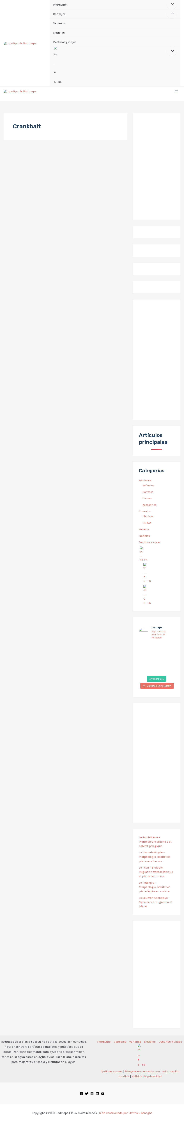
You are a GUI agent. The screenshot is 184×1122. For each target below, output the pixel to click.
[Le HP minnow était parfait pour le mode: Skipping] (156, 647)
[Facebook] (81, 1093)
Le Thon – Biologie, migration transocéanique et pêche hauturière (156, 872)
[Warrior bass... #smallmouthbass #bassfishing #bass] (144, 654)
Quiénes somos (111, 1071)
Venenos (144, 529)
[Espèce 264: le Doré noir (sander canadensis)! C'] (169, 662)
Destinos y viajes (150, 542)
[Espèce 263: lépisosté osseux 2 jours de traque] (144, 670)
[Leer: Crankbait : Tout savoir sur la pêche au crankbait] (18, 165)
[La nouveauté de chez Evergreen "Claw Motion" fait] (156, 662)
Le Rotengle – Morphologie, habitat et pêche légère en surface (154, 887)
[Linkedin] (97, 1093)
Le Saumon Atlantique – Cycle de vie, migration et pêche (155, 902)
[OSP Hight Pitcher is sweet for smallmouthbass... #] (169, 654)
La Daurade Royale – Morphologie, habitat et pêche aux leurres (154, 857)
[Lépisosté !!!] (144, 647)
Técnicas (147, 516)
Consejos (145, 511)
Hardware (145, 480)
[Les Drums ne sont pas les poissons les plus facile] (144, 662)
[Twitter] (86, 1093)
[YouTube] (102, 1093)
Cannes (147, 498)
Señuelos (148, 485)
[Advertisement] (156, 360)
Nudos (146, 523)
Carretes (147, 492)
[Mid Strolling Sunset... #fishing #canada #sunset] (169, 670)
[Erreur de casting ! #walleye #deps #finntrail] (156, 654)
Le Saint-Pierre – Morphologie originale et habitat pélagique (155, 842)
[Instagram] (92, 1093)
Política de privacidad (147, 1076)
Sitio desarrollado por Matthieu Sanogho (125, 1113)
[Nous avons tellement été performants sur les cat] (156, 670)
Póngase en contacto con (142, 1071)
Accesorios (149, 505)
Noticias (144, 536)
